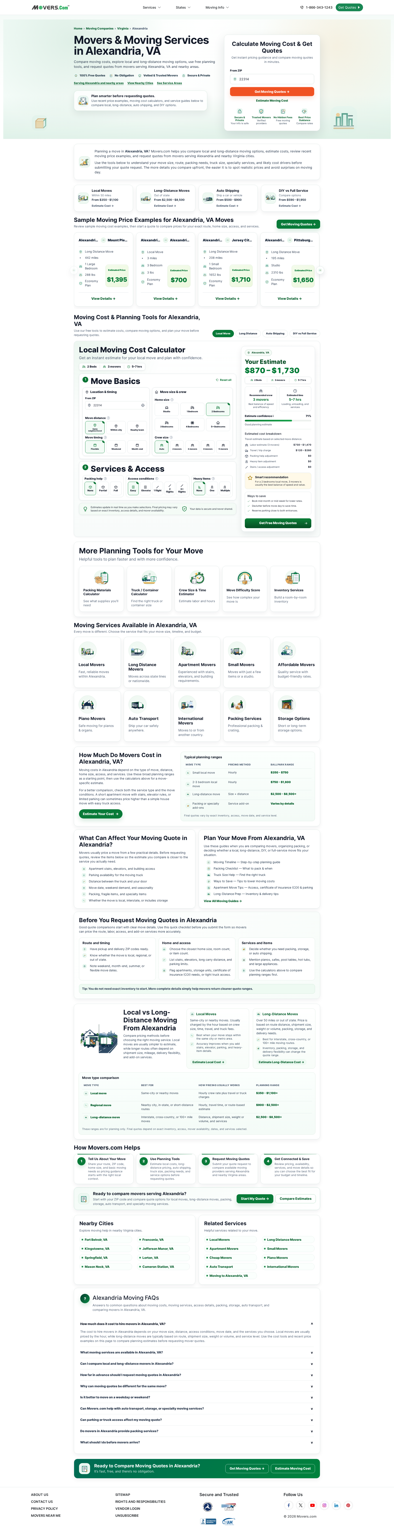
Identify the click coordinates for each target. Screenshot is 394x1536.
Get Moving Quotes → (272, 92)
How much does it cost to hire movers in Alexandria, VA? (196, 1324)
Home (78, 28)
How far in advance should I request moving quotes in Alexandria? (196, 1375)
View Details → (103, 298)
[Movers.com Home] (50, 7)
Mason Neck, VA (97, 1267)
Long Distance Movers (284, 1240)
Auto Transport (221, 1267)
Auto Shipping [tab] (275, 333)
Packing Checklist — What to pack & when (243, 868)
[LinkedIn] (336, 1505)
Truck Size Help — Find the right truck (240, 874)
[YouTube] (312, 1505)
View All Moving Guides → (223, 901)
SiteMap (122, 1495)
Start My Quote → (255, 1199)
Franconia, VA (153, 1240)
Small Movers (277, 1249)
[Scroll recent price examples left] (74, 270)
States (181, 7)
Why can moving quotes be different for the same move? (196, 1386)
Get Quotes (347, 7)
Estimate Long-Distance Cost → (281, 1062)
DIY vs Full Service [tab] (305, 333)
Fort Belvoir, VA (96, 1240)
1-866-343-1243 (318, 7)
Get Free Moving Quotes (278, 523)
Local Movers (220, 1240)
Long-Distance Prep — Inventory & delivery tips (246, 894)
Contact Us (42, 1502)
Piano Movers (277, 1258)
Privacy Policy (44, 1508)
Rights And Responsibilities (140, 1502)
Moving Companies (99, 28)
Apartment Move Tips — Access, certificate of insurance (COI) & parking (263, 887)
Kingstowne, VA (97, 1249)
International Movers (283, 1267)
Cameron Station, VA (158, 1267)
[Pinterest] (348, 1505)
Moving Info (215, 7)
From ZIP (236, 70)
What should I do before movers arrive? (196, 1442)
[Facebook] (289, 1505)
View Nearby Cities (140, 83)
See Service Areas (169, 83)
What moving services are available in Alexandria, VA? (196, 1352)
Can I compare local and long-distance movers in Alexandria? (196, 1364)
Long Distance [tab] (248, 333)
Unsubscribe (127, 1515)
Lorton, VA (150, 1258)
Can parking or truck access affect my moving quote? (196, 1420)
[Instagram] (324, 1505)
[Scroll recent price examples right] (320, 270)
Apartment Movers (224, 1249)
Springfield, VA (96, 1258)
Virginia (122, 28)
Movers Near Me (46, 1515)
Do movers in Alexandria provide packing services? (196, 1431)
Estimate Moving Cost (272, 100)
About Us (39, 1495)
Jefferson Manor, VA (158, 1249)
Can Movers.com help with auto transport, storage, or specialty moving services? (196, 1409)
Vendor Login (127, 1508)
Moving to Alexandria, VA (229, 1276)
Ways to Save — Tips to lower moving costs (244, 881)
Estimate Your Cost (101, 814)
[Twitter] (301, 1505)
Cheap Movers (221, 1258)
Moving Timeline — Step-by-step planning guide (247, 862)
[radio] (95, 427)
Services (149, 7)
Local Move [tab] (223, 333)
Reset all (225, 379)
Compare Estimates (296, 1199)
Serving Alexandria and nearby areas (99, 83)
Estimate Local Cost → (208, 1062)
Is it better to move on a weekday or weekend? (196, 1397)
